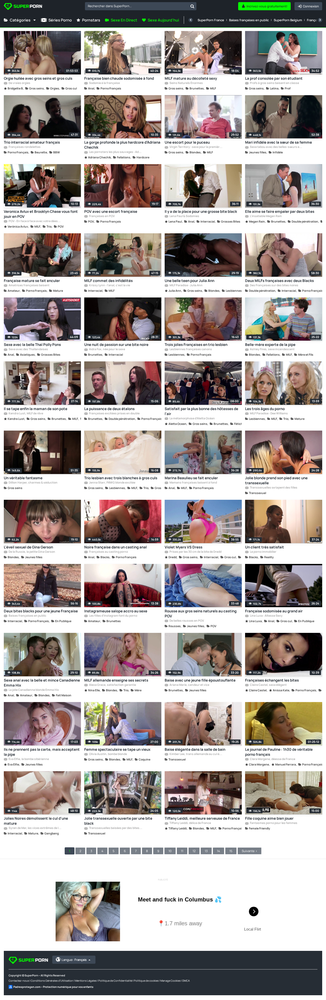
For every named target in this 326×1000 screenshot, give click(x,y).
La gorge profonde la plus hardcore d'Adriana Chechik (122, 145)
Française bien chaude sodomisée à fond (119, 78)
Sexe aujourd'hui (163, 20)
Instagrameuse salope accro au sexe (115, 611)
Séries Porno (60, 20)
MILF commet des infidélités (108, 280)
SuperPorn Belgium (288, 20)
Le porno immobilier (262, 552)
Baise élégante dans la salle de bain (195, 749)
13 (206, 851)
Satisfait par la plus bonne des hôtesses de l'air (201, 411)
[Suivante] (320, 20)
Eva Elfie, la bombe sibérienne (28, 759)
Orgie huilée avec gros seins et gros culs (38, 78)
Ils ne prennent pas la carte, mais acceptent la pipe (42, 752)
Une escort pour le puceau (187, 142)
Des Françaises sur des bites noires (273, 285)
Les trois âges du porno (265, 408)
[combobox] (140, 6)
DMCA (186, 980)
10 (170, 851)
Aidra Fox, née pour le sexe (107, 349)
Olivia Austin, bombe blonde (108, 754)
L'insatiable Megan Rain (265, 216)
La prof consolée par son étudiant (274, 78)
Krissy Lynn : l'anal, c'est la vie (109, 285)
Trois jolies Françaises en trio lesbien (196, 344)
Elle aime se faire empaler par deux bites (279, 211)
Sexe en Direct (124, 20)
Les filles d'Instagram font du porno (113, 616)
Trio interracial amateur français (32, 142)
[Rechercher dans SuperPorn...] (192, 6)
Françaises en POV (102, 216)
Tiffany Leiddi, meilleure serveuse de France (202, 818)
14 (218, 851)
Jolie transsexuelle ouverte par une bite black (118, 821)
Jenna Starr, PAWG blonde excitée (112, 482)
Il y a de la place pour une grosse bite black (201, 211)
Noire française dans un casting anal (115, 547)
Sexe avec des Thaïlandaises (28, 349)
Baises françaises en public (249, 20)
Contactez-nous (19, 980)
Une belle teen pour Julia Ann (189, 280)
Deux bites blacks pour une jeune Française (41, 611)
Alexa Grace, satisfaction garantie (112, 685)
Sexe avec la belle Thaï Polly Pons (32, 344)
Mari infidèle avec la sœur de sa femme (278, 142)
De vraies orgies (19, 83)
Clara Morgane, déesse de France (272, 759)
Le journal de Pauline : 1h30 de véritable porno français (279, 752)
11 (182, 851)
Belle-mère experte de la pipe (270, 344)
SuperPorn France (211, 20)
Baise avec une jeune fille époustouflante (200, 680)
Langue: (74, 960)
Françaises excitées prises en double (114, 413)
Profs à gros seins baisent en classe (274, 83)
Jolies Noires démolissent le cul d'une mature (36, 821)
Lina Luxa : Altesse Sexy (266, 616)
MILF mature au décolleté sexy (191, 78)
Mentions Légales (86, 980)
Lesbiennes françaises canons (190, 349)
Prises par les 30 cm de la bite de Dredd (195, 552)
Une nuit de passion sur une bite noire (116, 344)
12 (194, 851)
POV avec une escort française (110, 211)
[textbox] (136, 6)
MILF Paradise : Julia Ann (186, 285)
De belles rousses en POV (186, 621)
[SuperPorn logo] (23, 7)
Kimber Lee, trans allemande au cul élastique (196, 754)
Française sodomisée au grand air (274, 611)
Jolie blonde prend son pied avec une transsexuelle (276, 480)
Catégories (20, 20)
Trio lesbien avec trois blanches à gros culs (120, 477)
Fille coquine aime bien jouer (269, 818)
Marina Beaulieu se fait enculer (191, 477)
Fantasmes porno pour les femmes (273, 823)
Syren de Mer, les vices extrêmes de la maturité (35, 828)
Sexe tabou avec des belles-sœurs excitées (276, 147)
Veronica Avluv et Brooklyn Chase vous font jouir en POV (41, 214)
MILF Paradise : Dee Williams (268, 413)
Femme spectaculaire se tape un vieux (117, 749)
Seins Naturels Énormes (186, 83)
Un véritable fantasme (23, 477)
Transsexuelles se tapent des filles (273, 488)
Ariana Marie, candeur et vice (189, 685)
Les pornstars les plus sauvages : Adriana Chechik (115, 152)
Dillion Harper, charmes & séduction (33, 482)
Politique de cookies (146, 980)
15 (230, 851)
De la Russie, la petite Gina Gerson (31, 552)
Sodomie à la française (104, 83)
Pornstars (91, 20)
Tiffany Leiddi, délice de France (190, 823)
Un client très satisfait (264, 547)
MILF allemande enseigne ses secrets (116, 680)
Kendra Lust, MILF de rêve (25, 413)
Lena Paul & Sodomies (184, 216)
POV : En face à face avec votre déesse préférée (35, 221)
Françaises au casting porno (108, 552)
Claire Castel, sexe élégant (268, 685)
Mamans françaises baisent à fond (193, 482)
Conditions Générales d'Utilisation (52, 980)
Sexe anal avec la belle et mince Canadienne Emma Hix (42, 683)
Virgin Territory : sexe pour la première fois (196, 147)
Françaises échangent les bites (272, 680)
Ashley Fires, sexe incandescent (271, 349)
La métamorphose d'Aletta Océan (192, 418)
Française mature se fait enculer (32, 280)
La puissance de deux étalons (109, 408)
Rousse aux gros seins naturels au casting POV (201, 614)
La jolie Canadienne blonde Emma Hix (33, 690)
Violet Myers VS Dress (183, 547)
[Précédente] (191, 20)
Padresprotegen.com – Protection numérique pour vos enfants (53, 987)
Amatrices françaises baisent (28, 285)
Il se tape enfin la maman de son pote (35, 408)
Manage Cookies (170, 980)
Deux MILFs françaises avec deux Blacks (279, 280)
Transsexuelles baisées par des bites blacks (115, 828)
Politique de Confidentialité (115, 980)
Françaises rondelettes (24, 147)
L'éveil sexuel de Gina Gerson (28, 547)
